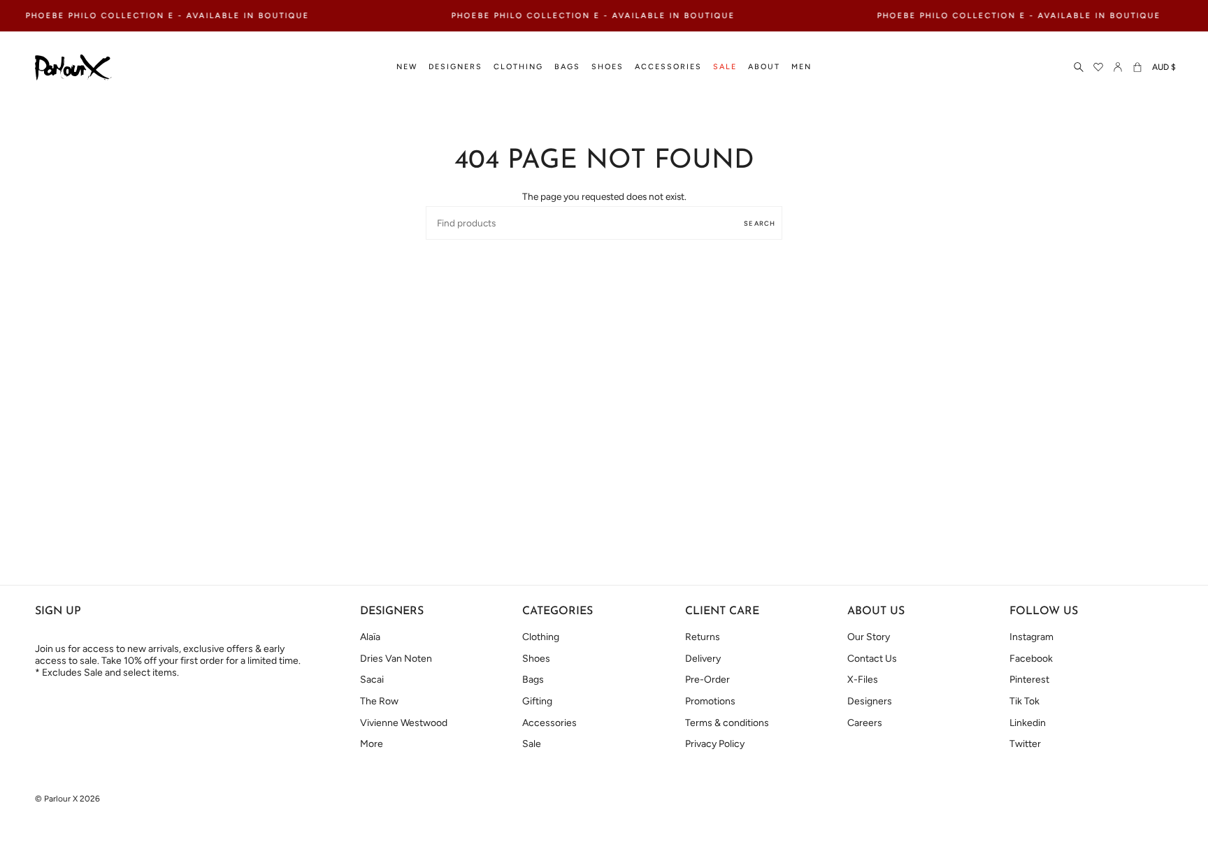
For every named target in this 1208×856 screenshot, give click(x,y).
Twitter (1025, 744)
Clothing (540, 637)
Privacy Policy (715, 744)
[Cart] (1137, 67)
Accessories (549, 723)
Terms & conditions (727, 723)
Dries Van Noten (396, 659)
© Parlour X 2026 (67, 799)
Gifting (537, 701)
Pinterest (1029, 679)
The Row (379, 701)
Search (759, 223)
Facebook (1031, 659)
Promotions (710, 701)
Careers (864, 723)
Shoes (536, 659)
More (371, 744)
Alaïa (370, 637)
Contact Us (872, 659)
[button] (407, 67)
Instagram (1031, 637)
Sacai (372, 679)
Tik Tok (1024, 701)
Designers (869, 701)
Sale (531, 744)
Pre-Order (707, 679)
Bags (533, 679)
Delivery (703, 659)
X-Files (862, 679)
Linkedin (1027, 723)
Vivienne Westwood (403, 723)
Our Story (868, 637)
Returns (702, 637)
